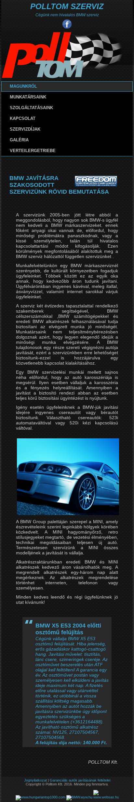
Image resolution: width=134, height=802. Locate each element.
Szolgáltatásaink (31, 107)
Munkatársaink (28, 97)
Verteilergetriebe (33, 150)
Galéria (19, 139)
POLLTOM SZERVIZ (67, 6)
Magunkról (23, 86)
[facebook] (67, 24)
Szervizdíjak (25, 129)
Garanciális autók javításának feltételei (80, 780)
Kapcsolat (22, 118)
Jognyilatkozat (35, 780)
